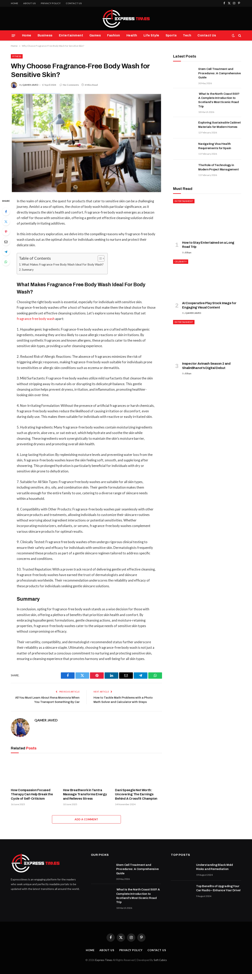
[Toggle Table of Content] (99, 258)
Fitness (16, 56)
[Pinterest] (6, 232)
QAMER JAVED (30, 84)
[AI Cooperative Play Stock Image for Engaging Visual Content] (207, 278)
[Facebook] (6, 212)
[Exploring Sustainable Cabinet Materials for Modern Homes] (184, 127)
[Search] (239, 35)
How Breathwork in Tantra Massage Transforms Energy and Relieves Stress (85, 794)
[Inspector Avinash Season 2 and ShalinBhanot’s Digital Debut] (207, 339)
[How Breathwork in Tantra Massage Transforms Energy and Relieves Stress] (86, 771)
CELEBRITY (181, 261)
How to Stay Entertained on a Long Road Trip (208, 245)
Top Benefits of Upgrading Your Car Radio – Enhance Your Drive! (218, 888)
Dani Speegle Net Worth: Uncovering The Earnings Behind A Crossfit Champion (136, 794)
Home (14, 3)
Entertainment (71, 35)
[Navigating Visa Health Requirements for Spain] (184, 148)
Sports (171, 35)
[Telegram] (6, 252)
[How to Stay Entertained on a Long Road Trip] (207, 218)
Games (95, 35)
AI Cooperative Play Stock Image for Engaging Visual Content (209, 305)
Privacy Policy (51, 3)
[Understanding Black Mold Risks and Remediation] (182, 869)
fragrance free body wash (36, 319)
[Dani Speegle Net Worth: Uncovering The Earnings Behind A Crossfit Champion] (138, 771)
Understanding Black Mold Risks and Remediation (214, 867)
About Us (29, 3)
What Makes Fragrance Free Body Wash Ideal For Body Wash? (63, 264)
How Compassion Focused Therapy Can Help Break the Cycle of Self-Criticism (32, 794)
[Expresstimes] (126, 18)
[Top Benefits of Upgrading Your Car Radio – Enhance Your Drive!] (182, 891)
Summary (28, 269)
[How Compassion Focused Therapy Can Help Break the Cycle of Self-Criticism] (34, 771)
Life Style (151, 35)
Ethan (188, 252)
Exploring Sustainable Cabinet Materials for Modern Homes (219, 124)
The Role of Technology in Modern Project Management (218, 167)
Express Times (103, 960)
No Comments (71, 84)
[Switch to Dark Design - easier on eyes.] (233, 35)
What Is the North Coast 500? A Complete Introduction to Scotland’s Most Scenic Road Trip (218, 100)
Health (131, 35)
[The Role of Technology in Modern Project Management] (184, 170)
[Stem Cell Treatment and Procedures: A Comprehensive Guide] (184, 74)
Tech (187, 35)
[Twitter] (6, 222)
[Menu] (13, 35)
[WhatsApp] (6, 262)
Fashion (113, 35)
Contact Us (74, 3)
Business (45, 35)
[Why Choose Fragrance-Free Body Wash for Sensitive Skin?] (86, 142)
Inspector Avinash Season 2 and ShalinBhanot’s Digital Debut (206, 366)
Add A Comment (86, 819)
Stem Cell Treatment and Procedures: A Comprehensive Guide (219, 73)
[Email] (6, 242)
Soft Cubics (160, 960)
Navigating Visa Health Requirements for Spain (214, 146)
